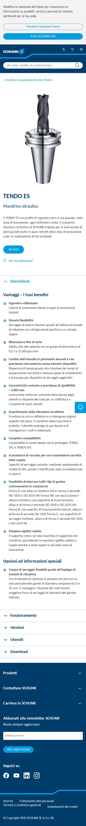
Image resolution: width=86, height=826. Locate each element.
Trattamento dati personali (36, 801)
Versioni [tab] (13, 249)
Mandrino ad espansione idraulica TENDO (29, 80)
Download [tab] (19, 652)
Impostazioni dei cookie (62, 806)
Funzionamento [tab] (23, 616)
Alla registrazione (18, 749)
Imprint (8, 801)
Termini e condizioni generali (22, 805)
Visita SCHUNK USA (43, 36)
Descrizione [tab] (20, 281)
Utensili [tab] (16, 640)
